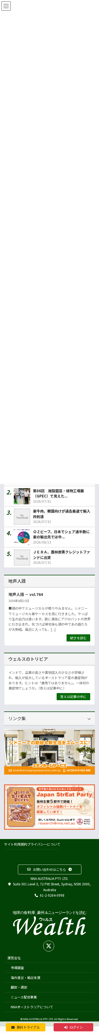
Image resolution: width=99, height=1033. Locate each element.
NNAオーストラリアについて (32, 1006)
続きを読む (78, 637)
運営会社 (14, 957)
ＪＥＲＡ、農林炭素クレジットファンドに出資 (61, 554)
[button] (49, 869)
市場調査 (17, 967)
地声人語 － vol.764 (26, 594)
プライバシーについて (43, 844)
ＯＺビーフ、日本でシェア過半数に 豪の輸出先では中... (63, 534)
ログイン (76, 1027)
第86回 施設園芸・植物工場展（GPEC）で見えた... (58, 493)
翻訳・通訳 (19, 987)
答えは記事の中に (73, 696)
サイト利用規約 (15, 844)
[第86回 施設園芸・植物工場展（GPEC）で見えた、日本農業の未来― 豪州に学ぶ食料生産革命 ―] (23, 496)
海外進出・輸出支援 (25, 977)
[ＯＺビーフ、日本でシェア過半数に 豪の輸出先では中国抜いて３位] (23, 537)
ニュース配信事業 (24, 997)
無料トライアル (28, 1027)
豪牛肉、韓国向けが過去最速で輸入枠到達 (61, 513)
